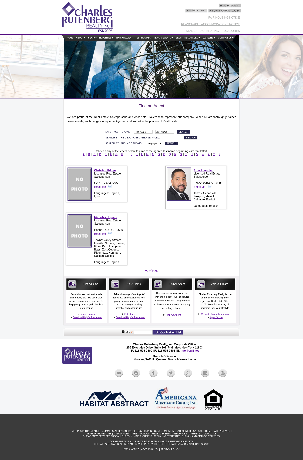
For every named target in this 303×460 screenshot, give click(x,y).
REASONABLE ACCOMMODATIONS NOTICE (210, 24)
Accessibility (150, 449)
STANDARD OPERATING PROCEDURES (213, 30)
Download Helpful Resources (87, 317)
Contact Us (225, 38)
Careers (208, 38)
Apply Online (216, 317)
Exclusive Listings (131, 431)
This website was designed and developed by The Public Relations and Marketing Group (151, 444)
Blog (179, 38)
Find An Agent (173, 314)
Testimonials (143, 38)
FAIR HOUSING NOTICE (224, 17)
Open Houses (153, 431)
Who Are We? (222, 431)
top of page (151, 270)
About (80, 38)
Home (70, 38)
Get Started (130, 314)
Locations (196, 431)
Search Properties (100, 38)
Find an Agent (124, 38)
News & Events (162, 38)
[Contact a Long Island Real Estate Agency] (119, 376)
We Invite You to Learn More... (216, 314)
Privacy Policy (170, 449)
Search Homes (87, 314)
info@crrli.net (190, 350)
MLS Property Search (86, 431)
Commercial (109, 431)
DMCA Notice (131, 449)
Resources (191, 38)
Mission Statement (176, 431)
